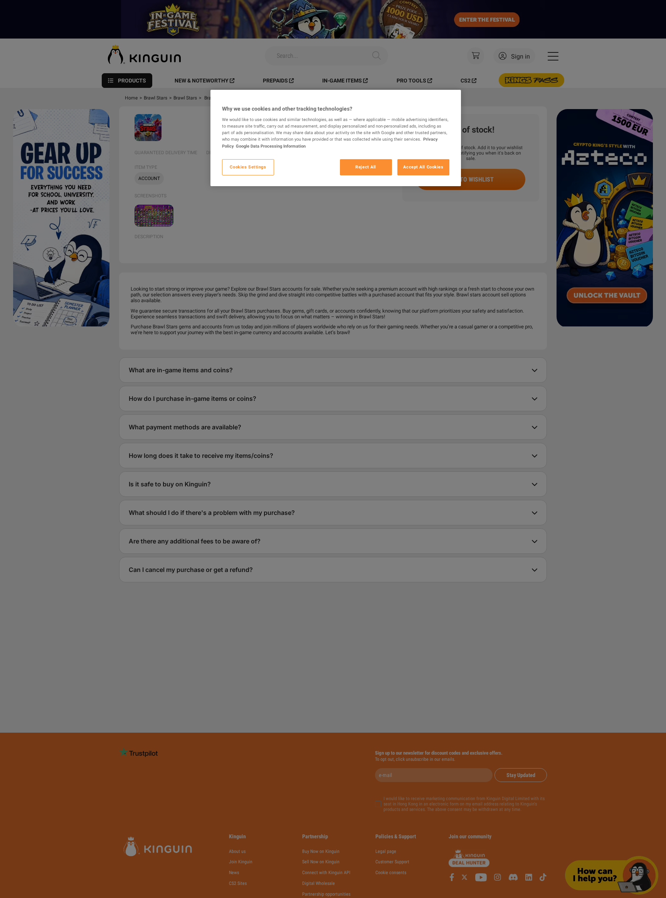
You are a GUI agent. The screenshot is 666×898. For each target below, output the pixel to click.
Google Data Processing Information (271, 146)
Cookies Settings (248, 167)
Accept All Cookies (423, 167)
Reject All (365, 167)
